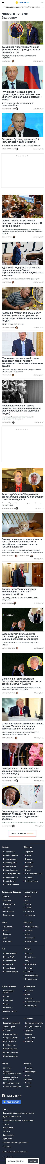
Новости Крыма (9, 881)
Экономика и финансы (11, 892)
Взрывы (6, 996)
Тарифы (6, 908)
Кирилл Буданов (9, 1041)
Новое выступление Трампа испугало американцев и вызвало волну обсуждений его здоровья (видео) (21, 409)
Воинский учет (30, 1006)
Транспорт (7, 900)
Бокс (27, 900)
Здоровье (28, 922)
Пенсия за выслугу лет (12, 1087)
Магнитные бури (31, 975)
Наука (4, 922)
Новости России (9, 961)
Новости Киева (9, 852)
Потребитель (30, 957)
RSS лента (7, 1146)
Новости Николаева (11, 885)
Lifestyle (27, 949)
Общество (28, 847)
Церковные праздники (34, 1023)
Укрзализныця (8, 915)
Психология (30, 938)
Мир (3, 949)
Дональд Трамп (9, 1027)
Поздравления (31, 979)
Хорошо (33, 1161)
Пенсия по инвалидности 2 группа (12, 1073)
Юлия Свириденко (10, 1056)
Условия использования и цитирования (18, 1120)
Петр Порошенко (9, 1045)
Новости (5, 847)
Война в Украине (9, 986)
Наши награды (8, 1128)
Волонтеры (7, 1008)
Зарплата (29, 852)
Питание (28, 930)
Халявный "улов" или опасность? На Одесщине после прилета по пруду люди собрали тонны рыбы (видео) (21, 317)
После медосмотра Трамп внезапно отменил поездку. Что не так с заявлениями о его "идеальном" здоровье (22, 815)
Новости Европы (9, 953)
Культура (28, 968)
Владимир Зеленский (11, 1023)
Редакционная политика (12, 1117)
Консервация (30, 1072)
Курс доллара (8, 911)
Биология (7, 934)
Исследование (31, 941)
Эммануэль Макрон (10, 1034)
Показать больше (19, 833)
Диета (27, 934)
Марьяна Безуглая (10, 1052)
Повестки (29, 991)
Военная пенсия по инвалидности (10, 1078)
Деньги (6, 897)
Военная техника (10, 1011)
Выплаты (29, 859)
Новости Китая (9, 968)
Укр (42, 2)
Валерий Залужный (11, 1038)
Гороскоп (28, 953)
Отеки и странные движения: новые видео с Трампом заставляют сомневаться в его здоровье (22, 726)
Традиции (29, 1030)
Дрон (5, 938)
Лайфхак (28, 972)
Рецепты (27, 1063)
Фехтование (30, 915)
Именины (29, 1041)
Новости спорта (30, 892)
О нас (5, 1109)
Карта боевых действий (8, 992)
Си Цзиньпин (8, 1030)
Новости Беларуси (10, 972)
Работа (28, 855)
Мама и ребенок (31, 927)
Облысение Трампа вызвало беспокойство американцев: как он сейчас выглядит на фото (21, 681)
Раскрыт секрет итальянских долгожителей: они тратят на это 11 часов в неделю (22, 223)
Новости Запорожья (11, 870)
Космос (6, 930)
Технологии (7, 927)
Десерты (28, 1079)
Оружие (6, 1004)
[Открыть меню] (3, 2)
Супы (27, 1075)
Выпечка (28, 1068)
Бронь (27, 994)
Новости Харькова (10, 855)
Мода (27, 961)
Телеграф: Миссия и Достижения (15, 1142)
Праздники (28, 1018)
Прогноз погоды (31, 881)
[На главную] (22, 2)
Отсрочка (29, 998)
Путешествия (30, 964)
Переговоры (8, 1000)
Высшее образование (33, 874)
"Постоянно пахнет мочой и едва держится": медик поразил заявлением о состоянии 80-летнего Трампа (22, 362)
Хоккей (28, 908)
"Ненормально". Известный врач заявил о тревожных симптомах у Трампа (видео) (21, 771)
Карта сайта (7, 1139)
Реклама (6, 1124)
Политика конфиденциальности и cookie (18, 1113)
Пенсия (5, 1063)
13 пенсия (7, 1068)
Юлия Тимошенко (10, 1049)
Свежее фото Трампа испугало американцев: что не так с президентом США (19, 591)
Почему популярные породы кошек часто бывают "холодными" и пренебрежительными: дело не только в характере (22, 543)
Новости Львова (9, 866)
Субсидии (29, 863)
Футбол (28, 897)
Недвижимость (9, 904)
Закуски (28, 1086)
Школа (27, 870)
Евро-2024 (29, 911)
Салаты (28, 1083)
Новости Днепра (9, 859)
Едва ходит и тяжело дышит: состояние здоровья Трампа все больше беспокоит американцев (20, 636)
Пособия (28, 877)
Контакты (6, 1131)
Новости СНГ (8, 964)
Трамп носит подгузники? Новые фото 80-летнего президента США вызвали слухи (21, 49)
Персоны (5, 1018)
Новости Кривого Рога (12, 874)
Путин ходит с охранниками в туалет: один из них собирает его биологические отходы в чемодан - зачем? (22, 96)
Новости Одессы (9, 863)
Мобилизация (29, 986)
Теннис (28, 904)
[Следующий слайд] (43, 7)
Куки (21, 1161)
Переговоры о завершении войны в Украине (21, 7)
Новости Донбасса (10, 877)
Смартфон (7, 941)
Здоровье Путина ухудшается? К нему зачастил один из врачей (20, 140)
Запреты (28, 1034)
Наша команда (8, 1135)
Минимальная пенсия (11, 1083)
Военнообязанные (32, 1002)
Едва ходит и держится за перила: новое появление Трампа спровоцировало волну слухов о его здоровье (22, 271)
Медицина (29, 866)
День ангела (30, 1038)
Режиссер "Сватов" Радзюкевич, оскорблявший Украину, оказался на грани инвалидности (22, 497)
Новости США (8, 957)
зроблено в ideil (7, 1157)
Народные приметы (33, 1027)
